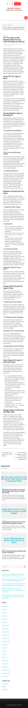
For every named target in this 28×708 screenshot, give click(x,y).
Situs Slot (5, 35)
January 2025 (5, 667)
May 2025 (4, 654)
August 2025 (5, 644)
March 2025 (5, 660)
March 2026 (5, 622)
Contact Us (17, 3)
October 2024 (5, 676)
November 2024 (6, 673)
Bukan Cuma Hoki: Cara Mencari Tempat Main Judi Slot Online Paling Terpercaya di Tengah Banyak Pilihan (14, 479)
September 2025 (6, 641)
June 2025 (4, 651)
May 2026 (4, 616)
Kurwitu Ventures (14, 8)
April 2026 (4, 619)
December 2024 (6, 670)
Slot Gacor (4, 689)
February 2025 (5, 663)
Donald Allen (17, 44)
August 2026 (5, 606)
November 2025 (6, 635)
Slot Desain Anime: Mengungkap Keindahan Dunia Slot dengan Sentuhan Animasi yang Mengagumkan (21, 456)
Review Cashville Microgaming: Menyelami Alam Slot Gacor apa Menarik (14, 540)
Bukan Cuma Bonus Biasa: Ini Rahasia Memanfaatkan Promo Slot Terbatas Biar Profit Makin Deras (13, 590)
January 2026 (5, 628)
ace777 (17, 405)
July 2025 (4, 648)
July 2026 (4, 609)
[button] (25, 17)
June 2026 (4, 612)
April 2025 (4, 657)
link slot (4, 686)
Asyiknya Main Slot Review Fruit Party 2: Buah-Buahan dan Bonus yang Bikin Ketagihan (14, 511)
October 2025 (5, 638)
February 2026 (5, 625)
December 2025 (6, 632)
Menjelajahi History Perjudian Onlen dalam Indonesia (6, 454)
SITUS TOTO (5, 683)
